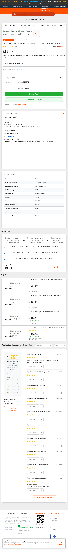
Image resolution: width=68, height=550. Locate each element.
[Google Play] (42, 527)
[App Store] (42, 524)
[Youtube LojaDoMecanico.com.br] (10, 527)
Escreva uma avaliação (13, 409)
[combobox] (33, 14)
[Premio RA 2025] (55, 529)
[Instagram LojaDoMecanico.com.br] (6, 529)
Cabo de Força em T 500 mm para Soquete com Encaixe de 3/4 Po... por (35, 246)
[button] (61, 366)
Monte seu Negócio (17, 6)
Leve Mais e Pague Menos (60, 6)
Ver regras (19, 69)
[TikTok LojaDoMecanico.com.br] (10, 529)
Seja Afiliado (5, 6)
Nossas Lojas (45, 6)
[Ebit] (55, 519)
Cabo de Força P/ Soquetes (35, 19)
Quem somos (24, 513)
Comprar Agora (34, 94)
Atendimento (11, 513)
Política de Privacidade (14, 544)
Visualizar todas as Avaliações (43, 497)
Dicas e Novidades (32, 6)
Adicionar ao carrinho (35, 100)
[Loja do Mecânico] (26, 9)
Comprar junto (56, 267)
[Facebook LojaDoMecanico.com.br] (6, 527)
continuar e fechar (60, 544)
